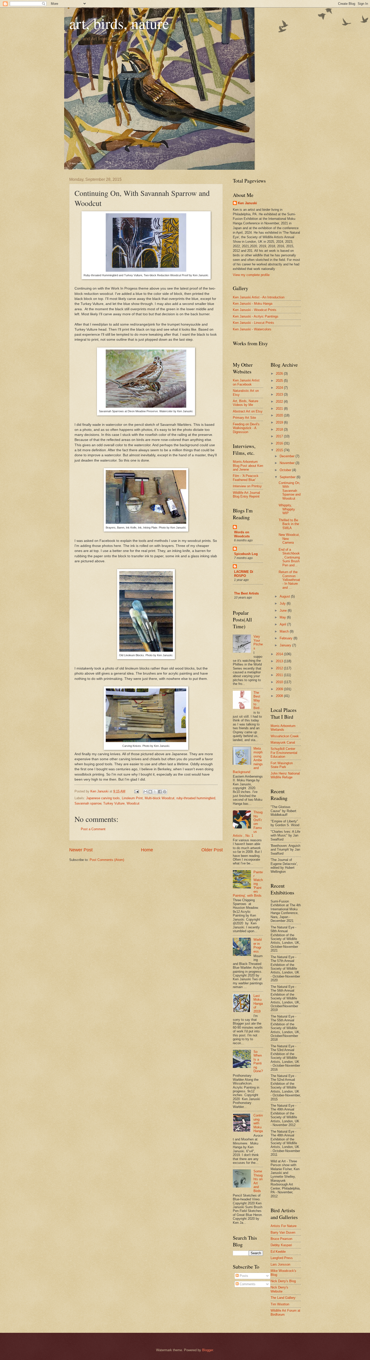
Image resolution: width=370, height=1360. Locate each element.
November (287, 463)
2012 (280, 668)
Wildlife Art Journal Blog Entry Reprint (246, 494)
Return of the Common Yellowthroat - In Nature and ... (289, 579)
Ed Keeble (278, 1251)
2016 (280, 443)
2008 (280, 696)
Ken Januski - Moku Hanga (252, 303)
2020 (280, 415)
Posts (243, 1276)
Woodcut (133, 803)
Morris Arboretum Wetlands (283, 727)
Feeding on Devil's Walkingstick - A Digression (246, 428)
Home (147, 849)
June (284, 610)
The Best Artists (246, 593)
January (286, 645)
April (283, 624)
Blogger (207, 1350)
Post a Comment (93, 829)
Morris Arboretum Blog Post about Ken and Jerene (248, 465)
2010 (280, 682)
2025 (280, 380)
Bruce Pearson (281, 1239)
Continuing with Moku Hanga (258, 1123)
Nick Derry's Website (279, 1289)
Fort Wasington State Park (282, 765)
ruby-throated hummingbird (195, 798)
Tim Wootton (280, 1304)
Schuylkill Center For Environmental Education (284, 752)
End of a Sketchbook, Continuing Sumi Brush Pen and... (289, 557)
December (287, 456)
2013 (280, 661)
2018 (280, 429)
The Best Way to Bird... (257, 700)
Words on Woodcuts (242, 534)
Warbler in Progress (257, 945)
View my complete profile (251, 275)
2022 (280, 401)
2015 (280, 450)
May (283, 617)
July (283, 603)
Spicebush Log (246, 554)
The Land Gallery (283, 1298)
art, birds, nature (119, 23)
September (288, 477)
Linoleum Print (132, 798)
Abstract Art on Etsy (248, 411)
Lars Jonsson (280, 1264)
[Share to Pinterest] (164, 791)
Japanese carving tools (103, 798)
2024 (280, 388)
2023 (280, 394)
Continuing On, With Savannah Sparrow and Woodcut (290, 490)
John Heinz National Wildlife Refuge (285, 775)
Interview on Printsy (247, 486)
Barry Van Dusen (283, 1232)
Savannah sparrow (88, 803)
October (286, 470)
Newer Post (81, 849)
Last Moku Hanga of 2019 (258, 1003)
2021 (280, 408)
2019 (280, 422)
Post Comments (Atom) (107, 860)
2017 (280, 436)
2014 (280, 654)
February (286, 638)
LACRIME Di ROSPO (243, 574)
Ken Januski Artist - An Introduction (258, 297)
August (285, 596)
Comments (247, 1284)
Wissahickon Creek (285, 736)
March (285, 631)
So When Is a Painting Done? (258, 1061)
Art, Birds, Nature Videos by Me (245, 403)
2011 (280, 675)
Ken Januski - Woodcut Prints (254, 310)
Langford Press (282, 1258)
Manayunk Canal (283, 742)
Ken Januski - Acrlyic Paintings (255, 316)
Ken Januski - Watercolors (252, 329)
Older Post (212, 849)
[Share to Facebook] (159, 791)
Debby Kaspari (281, 1245)
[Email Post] (136, 791)
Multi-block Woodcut (159, 798)
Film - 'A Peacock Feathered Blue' (245, 477)
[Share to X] (155, 791)
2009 (280, 689)
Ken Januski (247, 203)
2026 (280, 373)
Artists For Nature (284, 1226)
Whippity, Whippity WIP (287, 509)
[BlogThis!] (150, 791)
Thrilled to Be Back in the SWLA (289, 524)
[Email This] (145, 791)
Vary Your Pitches (258, 642)
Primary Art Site (244, 418)
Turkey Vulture (114, 803)
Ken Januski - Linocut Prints (253, 323)
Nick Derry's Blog (283, 1281)
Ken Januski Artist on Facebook (246, 382)
